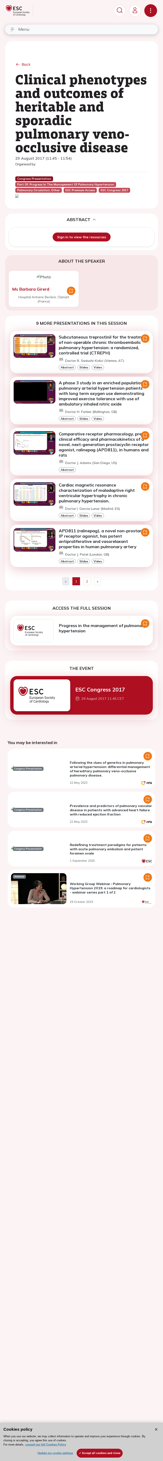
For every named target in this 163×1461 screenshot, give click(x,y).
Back (26, 64)
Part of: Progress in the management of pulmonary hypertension (65, 184)
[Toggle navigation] (150, 10)
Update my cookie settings (55, 1453)
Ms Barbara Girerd (30, 289)
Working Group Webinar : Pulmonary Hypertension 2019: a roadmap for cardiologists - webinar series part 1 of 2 (110, 888)
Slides (83, 367)
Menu (23, 29)
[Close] (156, 1429)
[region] (81, 1442)
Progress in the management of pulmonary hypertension (102, 628)
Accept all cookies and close (101, 1453)
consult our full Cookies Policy (45, 1444)
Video (98, 367)
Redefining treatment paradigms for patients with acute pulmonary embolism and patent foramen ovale (108, 849)
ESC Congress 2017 (100, 689)
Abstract (67, 367)
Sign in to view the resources (81, 237)
